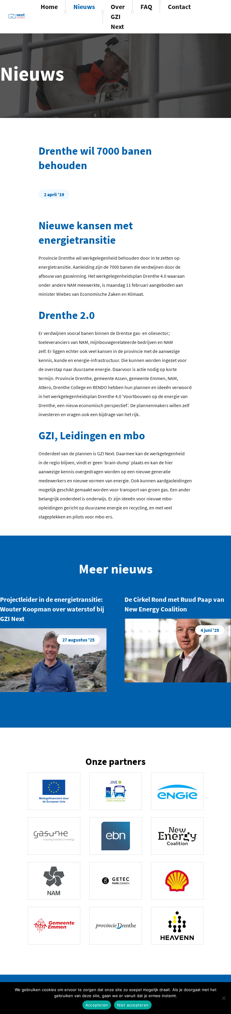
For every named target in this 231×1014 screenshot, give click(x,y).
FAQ (146, 6)
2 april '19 (54, 194)
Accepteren (96, 1005)
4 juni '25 (210, 630)
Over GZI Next (118, 16)
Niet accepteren (133, 1005)
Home (49, 6)
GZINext (16, 16)
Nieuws (84, 6)
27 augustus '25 (78, 640)
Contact (179, 6)
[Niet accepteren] (223, 998)
